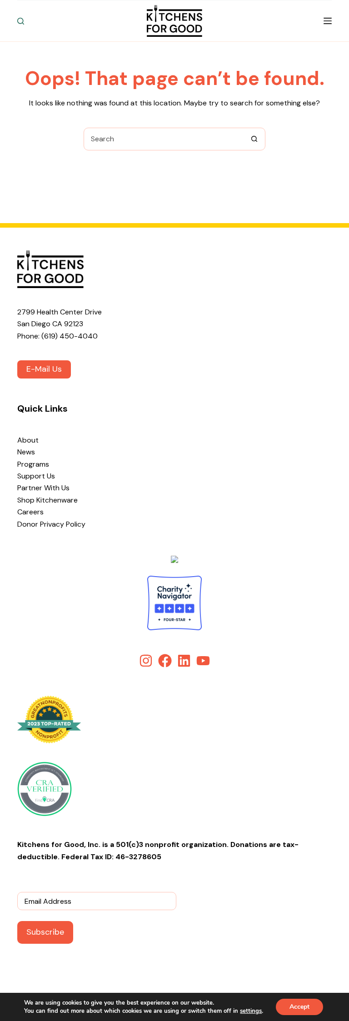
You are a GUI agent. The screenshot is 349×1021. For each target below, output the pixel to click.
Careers (30, 512)
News (26, 452)
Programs (33, 464)
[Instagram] (146, 660)
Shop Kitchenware (47, 500)
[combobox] (163, 139)
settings (251, 1011)
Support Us (36, 476)
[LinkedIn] (184, 660)
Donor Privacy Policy (51, 524)
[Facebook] (165, 660)
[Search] (20, 21)
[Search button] (254, 139)
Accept (299, 1006)
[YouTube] (203, 660)
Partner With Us (43, 488)
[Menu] (328, 21)
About (28, 440)
